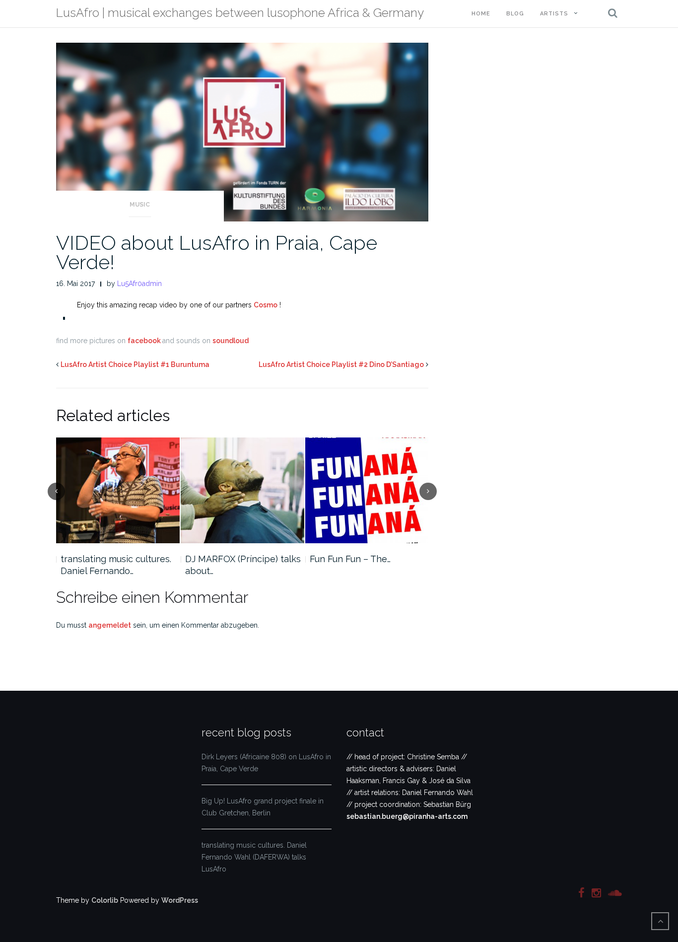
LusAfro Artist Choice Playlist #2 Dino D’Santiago (341, 364)
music (140, 204)
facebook (145, 341)
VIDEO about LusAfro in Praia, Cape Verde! (216, 252)
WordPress (179, 900)
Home (481, 13)
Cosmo (265, 305)
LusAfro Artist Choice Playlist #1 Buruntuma (135, 364)
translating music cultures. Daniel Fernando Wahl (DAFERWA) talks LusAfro (254, 857)
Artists (554, 13)
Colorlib (104, 900)
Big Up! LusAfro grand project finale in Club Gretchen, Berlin (263, 807)
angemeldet (109, 625)
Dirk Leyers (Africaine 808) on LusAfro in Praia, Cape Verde (266, 763)
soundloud (230, 341)
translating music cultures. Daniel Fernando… (116, 565)
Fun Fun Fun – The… (350, 559)
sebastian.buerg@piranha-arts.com (407, 816)
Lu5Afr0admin (139, 284)
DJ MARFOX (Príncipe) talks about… (243, 565)
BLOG (515, 13)
